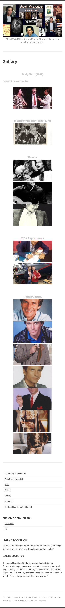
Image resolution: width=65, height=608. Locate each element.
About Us (9, 501)
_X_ (6, 529)
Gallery (8, 495)
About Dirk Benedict (14, 478)
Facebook (9, 523)
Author (8, 490)
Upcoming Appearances (15, 473)
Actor (7, 484)
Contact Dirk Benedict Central (18, 506)
